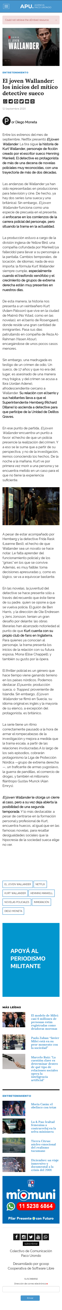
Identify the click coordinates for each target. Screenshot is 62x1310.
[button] (56, 20)
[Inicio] (35, 6)
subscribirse (31, 1243)
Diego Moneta (13, 911)
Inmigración (41, 902)
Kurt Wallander (15, 893)
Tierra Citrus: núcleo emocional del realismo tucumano (43, 1146)
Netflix (40, 884)
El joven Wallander (17, 884)
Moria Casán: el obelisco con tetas (43, 1105)
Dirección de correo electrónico (30, 1283)
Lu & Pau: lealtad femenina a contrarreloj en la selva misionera (43, 1127)
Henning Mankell (41, 893)
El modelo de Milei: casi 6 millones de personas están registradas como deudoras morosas (45, 1022)
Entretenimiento (15, 72)
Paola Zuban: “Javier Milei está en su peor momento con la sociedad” (45, 1043)
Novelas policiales (16, 902)
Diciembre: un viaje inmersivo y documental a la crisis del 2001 (45, 1165)
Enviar (30, 1298)
